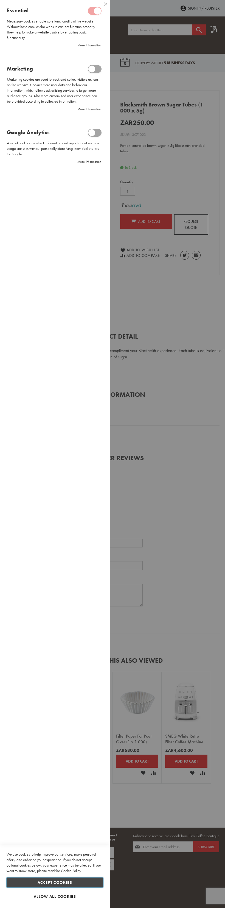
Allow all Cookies (55, 896)
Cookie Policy (71, 870)
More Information (89, 45)
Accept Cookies (55, 882)
